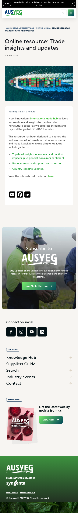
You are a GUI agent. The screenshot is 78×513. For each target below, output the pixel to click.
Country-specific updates (27, 168)
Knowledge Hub (21, 357)
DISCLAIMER (12, 492)
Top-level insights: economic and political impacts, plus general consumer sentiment (38, 156)
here (51, 176)
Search (12, 370)
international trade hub (44, 118)
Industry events (20, 376)
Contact (13, 383)
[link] (11, 332)
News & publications (23, 28)
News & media (43, 28)
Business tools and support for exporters (36, 163)
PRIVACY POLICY (27, 492)
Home (8, 28)
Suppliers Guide (20, 364)
